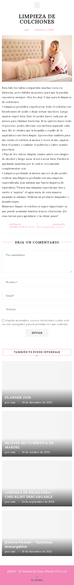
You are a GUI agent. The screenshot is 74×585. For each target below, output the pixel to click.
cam (12, 402)
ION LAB (61, 571)
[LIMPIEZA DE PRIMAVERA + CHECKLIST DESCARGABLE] (37, 483)
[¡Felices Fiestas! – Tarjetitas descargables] (37, 533)
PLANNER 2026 (18, 397)
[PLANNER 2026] (37, 384)
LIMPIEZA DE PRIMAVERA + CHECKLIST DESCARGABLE (29, 494)
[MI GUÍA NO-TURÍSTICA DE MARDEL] (37, 434)
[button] (37, 5)
